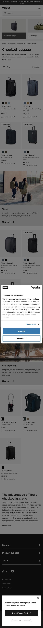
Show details (31, 324)
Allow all (21, 331)
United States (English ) (21, 613)
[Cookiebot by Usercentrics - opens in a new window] (30, 287)
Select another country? (21, 620)
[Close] (38, 598)
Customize (20, 338)
